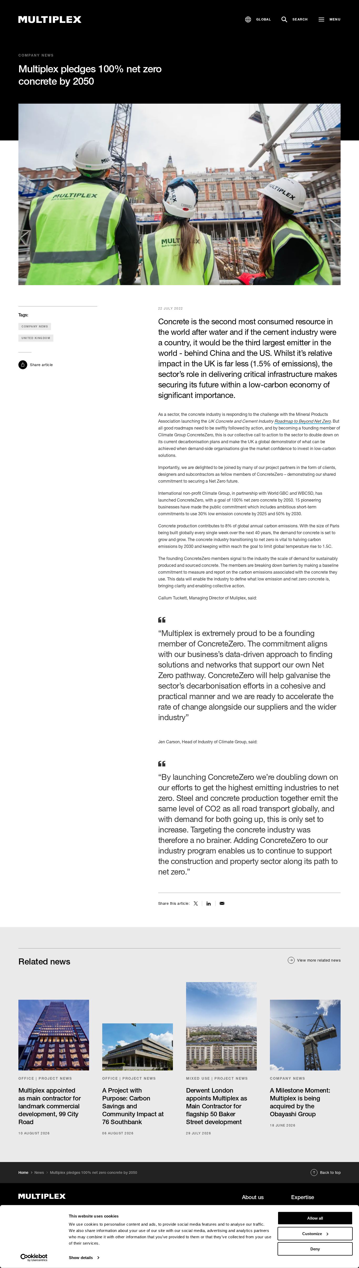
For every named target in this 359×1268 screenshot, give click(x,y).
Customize (312, 1233)
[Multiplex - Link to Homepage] (49, 19)
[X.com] (196, 903)
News (39, 1172)
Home (23, 1172)
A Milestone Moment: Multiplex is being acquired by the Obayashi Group (300, 1102)
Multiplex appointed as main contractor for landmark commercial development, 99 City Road (49, 1106)
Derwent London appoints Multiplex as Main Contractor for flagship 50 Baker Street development (216, 1106)
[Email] (222, 903)
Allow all (315, 1218)
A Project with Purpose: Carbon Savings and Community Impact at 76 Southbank (132, 1106)
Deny (315, 1249)
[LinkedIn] (208, 903)
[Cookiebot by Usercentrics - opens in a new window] (34, 1258)
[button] (258, 19)
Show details (81, 1257)
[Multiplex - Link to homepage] (67, 1196)
